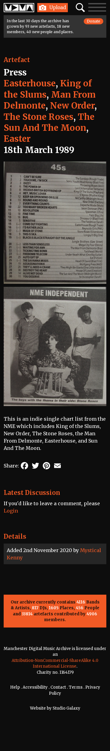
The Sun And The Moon (49, 122)
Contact (58, 687)
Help (15, 687)
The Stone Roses (38, 116)
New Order (72, 105)
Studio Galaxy (66, 708)
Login (11, 511)
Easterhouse (30, 83)
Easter (17, 138)
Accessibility (35, 687)
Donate (93, 21)
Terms (75, 687)
